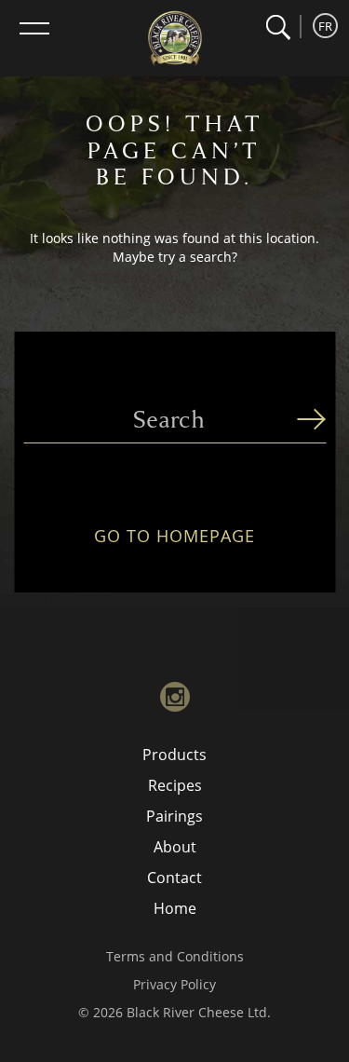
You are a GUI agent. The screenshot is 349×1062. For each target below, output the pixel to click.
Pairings (174, 816)
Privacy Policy (174, 984)
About (175, 847)
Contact (174, 877)
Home (175, 908)
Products (174, 754)
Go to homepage (174, 536)
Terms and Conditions (175, 956)
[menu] (34, 28)
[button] (277, 27)
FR (325, 26)
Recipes (175, 785)
